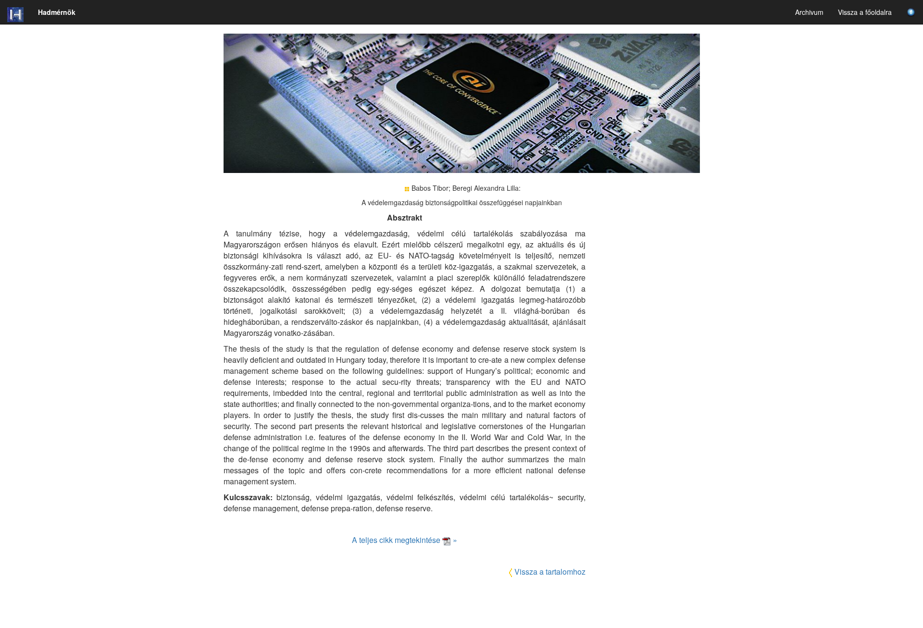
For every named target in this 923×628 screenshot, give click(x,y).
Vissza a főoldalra (865, 12)
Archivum (809, 12)
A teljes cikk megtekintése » (404, 539)
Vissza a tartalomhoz (550, 571)
